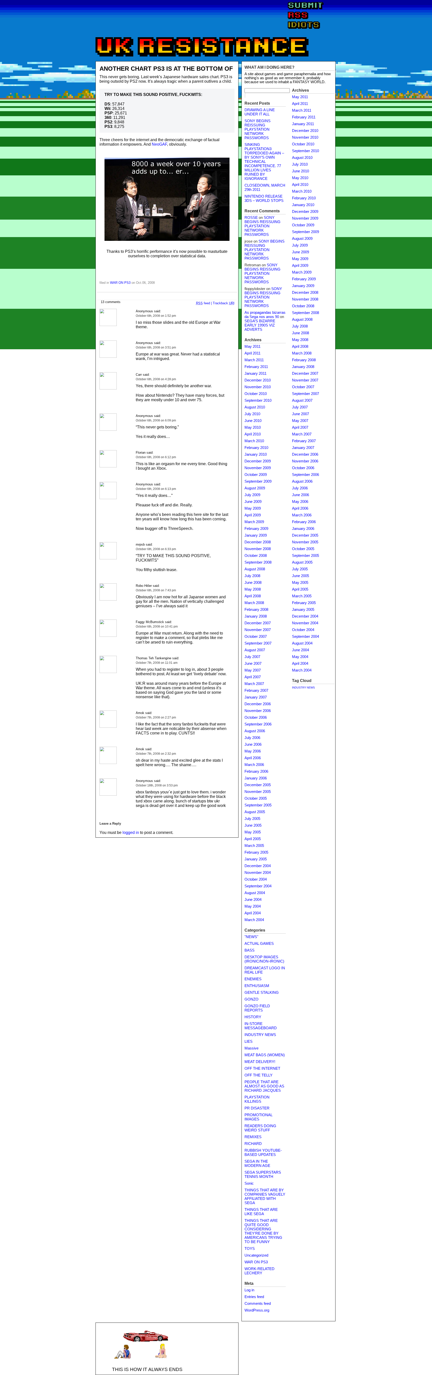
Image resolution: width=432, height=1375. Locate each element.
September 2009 (258, 481)
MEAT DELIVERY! (259, 1062)
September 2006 (258, 724)
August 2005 (254, 812)
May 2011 (252, 346)
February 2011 (256, 367)
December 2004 (257, 866)
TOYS (249, 1249)
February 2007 (256, 690)
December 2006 (257, 704)
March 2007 (254, 684)
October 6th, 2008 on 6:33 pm (156, 549)
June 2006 (253, 744)
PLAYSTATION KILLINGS (257, 1099)
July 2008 (252, 576)
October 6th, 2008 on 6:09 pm (156, 420)
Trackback (223, 303)
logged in (130, 832)
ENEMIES (253, 979)
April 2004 (252, 913)
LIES (248, 1041)
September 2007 (258, 643)
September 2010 (258, 400)
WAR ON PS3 (120, 283)
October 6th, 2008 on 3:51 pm (156, 347)
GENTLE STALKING (261, 993)
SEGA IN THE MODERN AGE (257, 1163)
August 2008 (254, 569)
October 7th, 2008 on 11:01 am (157, 663)
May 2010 (252, 427)
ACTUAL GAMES (259, 944)
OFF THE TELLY (258, 1075)
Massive (251, 1048)
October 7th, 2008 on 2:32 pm (156, 753)
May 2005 (252, 832)
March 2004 (254, 920)
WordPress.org (256, 1310)
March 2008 (254, 603)
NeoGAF (159, 144)
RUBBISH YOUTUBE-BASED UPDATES (263, 1152)
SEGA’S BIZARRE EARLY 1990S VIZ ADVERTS (259, 325)
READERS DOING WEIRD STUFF (260, 1128)
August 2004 (254, 893)
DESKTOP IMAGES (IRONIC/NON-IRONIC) (264, 959)
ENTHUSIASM (256, 986)
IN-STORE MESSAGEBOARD (260, 1026)
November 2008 (257, 549)
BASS (249, 950)
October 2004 (255, 879)
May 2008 (252, 589)
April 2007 (252, 677)
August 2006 (254, 731)
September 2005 (258, 805)
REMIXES (253, 1137)
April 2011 (252, 353)
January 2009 (255, 535)
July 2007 (252, 657)
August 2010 (254, 407)
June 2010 (253, 421)
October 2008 (255, 556)
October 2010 (255, 394)
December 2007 (257, 623)
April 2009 (252, 515)
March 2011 (254, 360)
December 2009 (257, 461)
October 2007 (255, 637)
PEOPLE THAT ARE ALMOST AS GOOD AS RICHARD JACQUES (264, 1086)
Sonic (249, 1183)
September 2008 (258, 562)
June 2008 (253, 583)
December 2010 (257, 380)
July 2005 (252, 819)
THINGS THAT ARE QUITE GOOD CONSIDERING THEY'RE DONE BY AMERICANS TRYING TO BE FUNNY (263, 1231)
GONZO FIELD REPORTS (257, 1008)
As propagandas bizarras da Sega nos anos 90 (265, 315)
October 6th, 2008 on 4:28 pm (156, 379)
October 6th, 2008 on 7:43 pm (156, 590)
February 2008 (256, 610)
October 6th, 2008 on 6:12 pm (156, 457)
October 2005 (255, 798)
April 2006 (252, 758)
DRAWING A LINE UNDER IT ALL (259, 112)
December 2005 (257, 785)
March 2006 (254, 765)
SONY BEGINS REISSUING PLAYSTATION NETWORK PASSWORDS (257, 129)
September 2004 (258, 886)
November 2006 (257, 711)
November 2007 (257, 630)
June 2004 (253, 900)
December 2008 (257, 542)
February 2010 (256, 448)
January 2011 (255, 373)
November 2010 (257, 387)
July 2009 (252, 495)
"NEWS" (251, 937)
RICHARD (253, 1144)
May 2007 (252, 670)
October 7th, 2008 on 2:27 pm (156, 717)
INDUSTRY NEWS (260, 1035)
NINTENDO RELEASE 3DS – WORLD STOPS (264, 198)
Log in (249, 1290)
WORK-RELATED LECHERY (259, 1271)
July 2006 (252, 738)
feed (203, 303)
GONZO (251, 999)
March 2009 (254, 522)
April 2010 (252, 434)
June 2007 (253, 664)
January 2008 (255, 616)
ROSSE (251, 218)
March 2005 (254, 846)
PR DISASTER (257, 1108)
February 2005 (256, 852)
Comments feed (257, 1304)
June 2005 (253, 825)
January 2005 (255, 859)
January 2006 (255, 778)
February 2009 (256, 529)
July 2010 (252, 414)
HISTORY (252, 1017)
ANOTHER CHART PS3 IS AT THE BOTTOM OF (166, 68)
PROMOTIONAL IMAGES (258, 1117)
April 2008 (252, 596)
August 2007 (254, 650)
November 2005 (257, 792)
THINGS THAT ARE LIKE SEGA (261, 1212)
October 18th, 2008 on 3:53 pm (157, 785)
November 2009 (257, 468)
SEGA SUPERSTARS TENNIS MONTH (262, 1174)
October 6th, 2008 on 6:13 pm (156, 489)
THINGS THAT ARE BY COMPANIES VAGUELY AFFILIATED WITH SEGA (264, 1196)
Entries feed (254, 1297)
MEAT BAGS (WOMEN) (264, 1055)
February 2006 (256, 771)
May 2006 (252, 751)
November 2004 (257, 873)
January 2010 (255, 454)
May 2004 (252, 906)
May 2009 (252, 508)
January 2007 (255, 697)
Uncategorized (256, 1255)
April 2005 (252, 839)
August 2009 (254, 488)
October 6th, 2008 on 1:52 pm (156, 316)
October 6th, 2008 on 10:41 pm (157, 626)
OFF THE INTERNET (262, 1068)
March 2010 (254, 441)
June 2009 (253, 502)
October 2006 (255, 717)
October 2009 (255, 475)
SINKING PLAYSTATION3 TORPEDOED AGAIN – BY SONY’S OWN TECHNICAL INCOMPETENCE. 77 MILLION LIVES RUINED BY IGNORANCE (264, 162)
